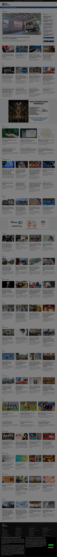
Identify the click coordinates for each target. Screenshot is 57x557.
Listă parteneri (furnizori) (29, 547)
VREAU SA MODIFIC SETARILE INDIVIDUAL (50, 547)
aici (22, 550)
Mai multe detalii (6, 543)
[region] (28, 546)
